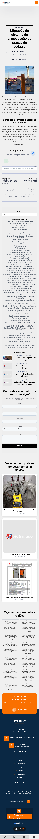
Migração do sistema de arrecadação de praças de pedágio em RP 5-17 (28, 671)
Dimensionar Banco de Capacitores (20, 286)
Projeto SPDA (20, 244)
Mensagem (19, 434)
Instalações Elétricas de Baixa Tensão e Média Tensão (20, 293)
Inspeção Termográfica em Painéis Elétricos (20, 284)
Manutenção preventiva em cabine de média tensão (20, 323)
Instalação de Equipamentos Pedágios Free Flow (19, 290)
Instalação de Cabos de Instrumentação (20, 347)
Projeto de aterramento (20, 318)
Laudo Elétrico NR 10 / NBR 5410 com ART (20, 304)
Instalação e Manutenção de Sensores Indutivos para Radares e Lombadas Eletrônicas (20, 279)
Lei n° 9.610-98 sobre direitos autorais (19, 196)
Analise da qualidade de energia (20, 234)
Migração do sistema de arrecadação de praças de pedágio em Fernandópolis (10, 671)
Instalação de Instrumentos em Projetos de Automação (20, 297)
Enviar (19, 446)
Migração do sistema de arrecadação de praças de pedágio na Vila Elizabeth (28, 622)
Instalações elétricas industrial (20, 320)
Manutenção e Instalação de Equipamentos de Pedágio (19, 338)
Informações (21, 51)
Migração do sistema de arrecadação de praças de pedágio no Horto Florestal (10, 622)
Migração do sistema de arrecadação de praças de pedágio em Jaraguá (28, 665)
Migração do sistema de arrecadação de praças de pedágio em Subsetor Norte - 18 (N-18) (10, 637)
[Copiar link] (35, 167)
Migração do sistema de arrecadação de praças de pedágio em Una (28, 685)
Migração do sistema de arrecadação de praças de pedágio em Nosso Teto (10, 629)
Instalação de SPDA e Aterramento (20, 282)
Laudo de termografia (20, 232)
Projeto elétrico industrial (20, 240)
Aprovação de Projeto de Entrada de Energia (20, 345)
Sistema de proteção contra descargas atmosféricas (20, 236)
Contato (20, 770)
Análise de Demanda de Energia (20, 272)
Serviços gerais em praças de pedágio (20, 270)
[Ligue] (5, 837)
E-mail (19, 411)
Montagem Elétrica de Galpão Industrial (20, 308)
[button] (36, 2)
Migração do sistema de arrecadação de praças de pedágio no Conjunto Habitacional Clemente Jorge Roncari (10, 686)
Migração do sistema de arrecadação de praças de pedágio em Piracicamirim (28, 644)
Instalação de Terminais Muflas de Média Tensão (20, 326)
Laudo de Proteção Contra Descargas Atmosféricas (20, 342)
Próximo (32, 178)
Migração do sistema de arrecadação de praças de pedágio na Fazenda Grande (10, 644)
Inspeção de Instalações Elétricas (20, 288)
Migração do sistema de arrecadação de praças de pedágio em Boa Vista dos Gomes (28, 629)
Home (13, 51)
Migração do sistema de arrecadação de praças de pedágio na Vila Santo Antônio (29, 658)
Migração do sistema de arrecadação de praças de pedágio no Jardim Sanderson (29, 636)
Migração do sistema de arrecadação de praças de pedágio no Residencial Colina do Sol (28, 678)
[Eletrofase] (5, 3)
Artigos (20, 767)
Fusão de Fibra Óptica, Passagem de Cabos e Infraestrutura (19, 329)
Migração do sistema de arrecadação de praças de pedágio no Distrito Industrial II (10, 665)
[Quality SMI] (19, 829)
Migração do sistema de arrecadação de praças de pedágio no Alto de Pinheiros (10, 678)
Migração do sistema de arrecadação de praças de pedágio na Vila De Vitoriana (10, 651)
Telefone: (20, 418)
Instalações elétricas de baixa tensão (19, 262)
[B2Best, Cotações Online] (19, 823)
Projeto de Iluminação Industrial (19, 335)
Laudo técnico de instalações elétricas (20, 221)
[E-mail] (24, 837)
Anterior (6, 178)
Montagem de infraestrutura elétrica (20, 260)
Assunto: (19, 426)
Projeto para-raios (20, 246)
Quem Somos (20, 763)
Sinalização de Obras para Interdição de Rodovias (19, 311)
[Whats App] (15, 837)
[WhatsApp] (6, 161)
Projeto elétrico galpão (19, 242)
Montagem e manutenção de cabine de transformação (20, 255)
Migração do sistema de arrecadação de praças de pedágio (20, 332)
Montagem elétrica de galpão (20, 258)
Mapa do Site (20, 774)
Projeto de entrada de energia (20, 250)
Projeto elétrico (20, 248)
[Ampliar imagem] (19, 80)
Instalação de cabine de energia (20, 252)
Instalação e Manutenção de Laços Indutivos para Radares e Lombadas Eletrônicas (20, 275)
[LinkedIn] (19, 811)
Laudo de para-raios (20, 230)
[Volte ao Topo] (34, 837)
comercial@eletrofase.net (22, 746)
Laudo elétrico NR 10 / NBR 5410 (20, 223)
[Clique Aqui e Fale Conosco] (19, 800)
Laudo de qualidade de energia (19, 316)
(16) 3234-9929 (22, 710)
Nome (20, 403)
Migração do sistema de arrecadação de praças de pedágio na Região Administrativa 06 (28, 651)
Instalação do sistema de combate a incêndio (20, 266)
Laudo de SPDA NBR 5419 (20, 227)
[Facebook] (32, 153)
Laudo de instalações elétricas (20, 314)
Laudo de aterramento (19, 225)
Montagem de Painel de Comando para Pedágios (20, 306)
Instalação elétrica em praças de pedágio (20, 268)
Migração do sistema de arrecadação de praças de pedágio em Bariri (10, 658)
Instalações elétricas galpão (20, 264)
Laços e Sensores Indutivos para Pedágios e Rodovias (20, 301)
